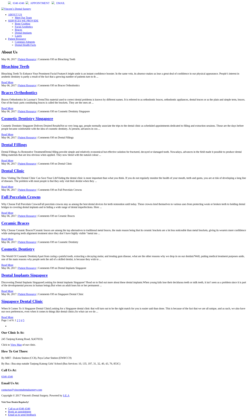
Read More (7, 82)
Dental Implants (23, 32)
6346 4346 (18, 3)
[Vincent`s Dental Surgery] (16, 8)
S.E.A (66, 395)
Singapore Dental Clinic (22, 301)
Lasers (18, 35)
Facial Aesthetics (24, 26)
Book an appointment (19, 411)
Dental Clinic (12, 171)
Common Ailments (25, 41)
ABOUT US (15, 14)
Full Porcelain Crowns (20, 197)
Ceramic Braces (15, 223)
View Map (16, 344)
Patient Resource (17, 38)
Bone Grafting (22, 23)
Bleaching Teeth (15, 66)
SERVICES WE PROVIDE (23, 20)
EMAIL (60, 3)
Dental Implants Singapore (24, 275)
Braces (18, 29)
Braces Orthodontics (19, 92)
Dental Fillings (14, 144)
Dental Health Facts (25, 45)
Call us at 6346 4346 (19, 408)
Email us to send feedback (22, 414)
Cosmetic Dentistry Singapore (27, 118)
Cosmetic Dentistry (18, 249)
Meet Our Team (23, 17)
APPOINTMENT (40, 3)
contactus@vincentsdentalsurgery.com (21, 389)
